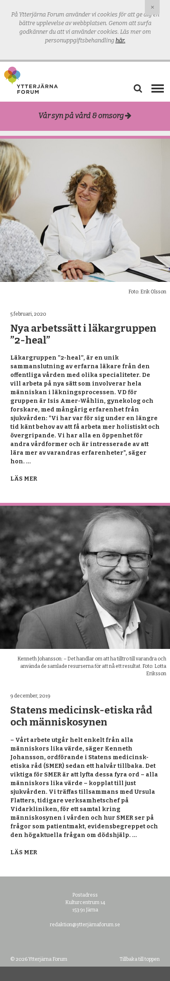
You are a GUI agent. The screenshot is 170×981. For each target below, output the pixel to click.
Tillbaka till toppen (140, 959)
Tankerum (85, 135)
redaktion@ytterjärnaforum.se (85, 925)
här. (120, 40)
